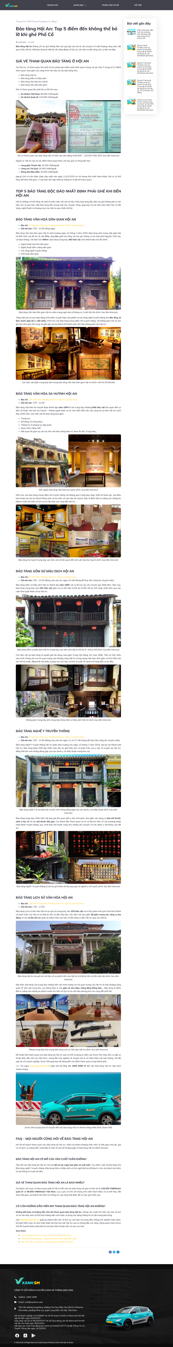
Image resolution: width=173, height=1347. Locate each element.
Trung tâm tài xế (110, 5)
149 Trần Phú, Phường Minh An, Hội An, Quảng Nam (52, 399)
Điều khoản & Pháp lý (46, 1342)
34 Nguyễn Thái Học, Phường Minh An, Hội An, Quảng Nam (56, 737)
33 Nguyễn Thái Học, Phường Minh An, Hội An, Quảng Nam (56, 225)
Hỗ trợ (137, 5)
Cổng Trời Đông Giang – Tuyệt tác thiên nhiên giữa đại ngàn (49, 1238)
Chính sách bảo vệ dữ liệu (64, 1342)
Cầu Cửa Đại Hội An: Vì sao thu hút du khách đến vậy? (46, 1235)
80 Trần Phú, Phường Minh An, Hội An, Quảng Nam (52, 577)
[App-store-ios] (25, 1335)
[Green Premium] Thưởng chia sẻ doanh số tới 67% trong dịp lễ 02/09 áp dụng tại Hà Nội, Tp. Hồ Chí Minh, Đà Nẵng (145, 86)
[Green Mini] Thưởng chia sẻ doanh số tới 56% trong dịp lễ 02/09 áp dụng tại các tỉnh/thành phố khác (145, 50)
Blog (54, 21)
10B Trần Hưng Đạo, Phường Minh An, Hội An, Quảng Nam (55, 903)
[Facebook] (17, 1335)
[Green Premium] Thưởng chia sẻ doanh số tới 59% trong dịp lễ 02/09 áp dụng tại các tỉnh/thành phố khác (145, 68)
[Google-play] (33, 1335)
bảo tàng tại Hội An (29, 1219)
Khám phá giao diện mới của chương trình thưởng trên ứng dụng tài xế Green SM (145, 34)
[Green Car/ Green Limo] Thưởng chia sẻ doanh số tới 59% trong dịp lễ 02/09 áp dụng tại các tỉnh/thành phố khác (145, 105)
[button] (110, 1252)
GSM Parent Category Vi (38, 21)
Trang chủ (52, 5)
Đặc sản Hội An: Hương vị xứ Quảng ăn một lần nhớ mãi (47, 1241)
